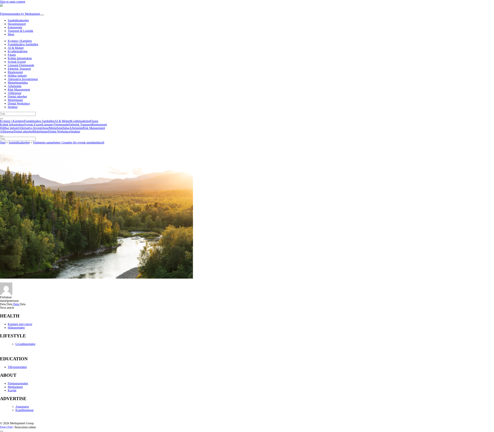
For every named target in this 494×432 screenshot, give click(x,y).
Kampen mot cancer (20, 324)
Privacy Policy (6, 427)
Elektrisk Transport (19, 68)
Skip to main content (12, 1)
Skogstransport (17, 24)
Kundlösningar (24, 410)
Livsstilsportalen (25, 344)
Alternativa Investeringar (23, 79)
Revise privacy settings (25, 427)
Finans (12, 54)
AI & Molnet (16, 47)
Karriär (12, 390)
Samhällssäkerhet (18, 20)
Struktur (13, 107)
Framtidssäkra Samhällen (23, 44)
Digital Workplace (19, 103)
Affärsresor (14, 93)
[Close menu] (1, 136)
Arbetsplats (14, 86)
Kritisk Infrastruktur (20, 58)
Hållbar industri (17, 75)
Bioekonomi (15, 72)
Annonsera (22, 406)
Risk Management (19, 89)
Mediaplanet (15, 387)
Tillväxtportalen (17, 367)
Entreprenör (15, 27)
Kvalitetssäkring (17, 51)
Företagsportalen (20, 13)
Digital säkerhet (17, 96)
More (11, 34)
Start (3, 142)
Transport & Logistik (20, 30)
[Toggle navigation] (42, 14)
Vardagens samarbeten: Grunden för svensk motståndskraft (68, 142)
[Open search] (1, 118)
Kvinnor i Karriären (20, 41)
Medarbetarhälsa (18, 82)
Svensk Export (17, 61)
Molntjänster (15, 100)
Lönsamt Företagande (21, 65)
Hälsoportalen (16, 327)
